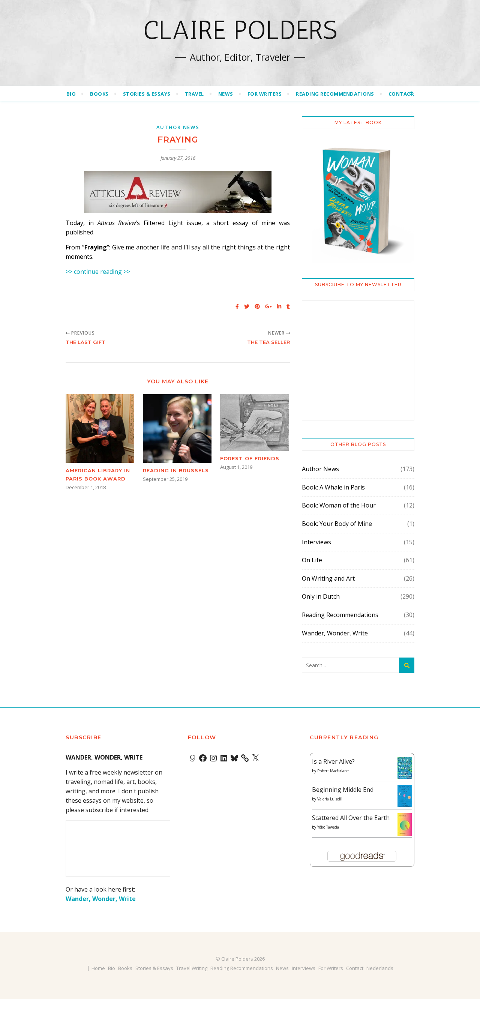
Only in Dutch (321, 596)
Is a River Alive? (333, 761)
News (225, 93)
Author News (178, 127)
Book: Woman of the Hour (339, 505)
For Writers (265, 93)
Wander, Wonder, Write (335, 633)
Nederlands (379, 968)
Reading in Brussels (176, 470)
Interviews (316, 542)
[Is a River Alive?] (405, 768)
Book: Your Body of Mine (337, 524)
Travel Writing (191, 968)
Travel (194, 93)
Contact (401, 93)
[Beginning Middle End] (405, 796)
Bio (71, 93)
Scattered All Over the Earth (351, 818)
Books (99, 93)
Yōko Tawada (328, 827)
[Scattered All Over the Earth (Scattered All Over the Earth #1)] (405, 824)
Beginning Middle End (343, 789)
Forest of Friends (249, 458)
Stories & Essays (147, 93)
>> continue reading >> (98, 271)
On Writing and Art (328, 578)
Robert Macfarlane (333, 770)
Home (98, 968)
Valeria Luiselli (329, 799)
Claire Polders (240, 30)
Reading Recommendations (335, 93)
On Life (312, 560)
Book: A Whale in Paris (333, 487)
